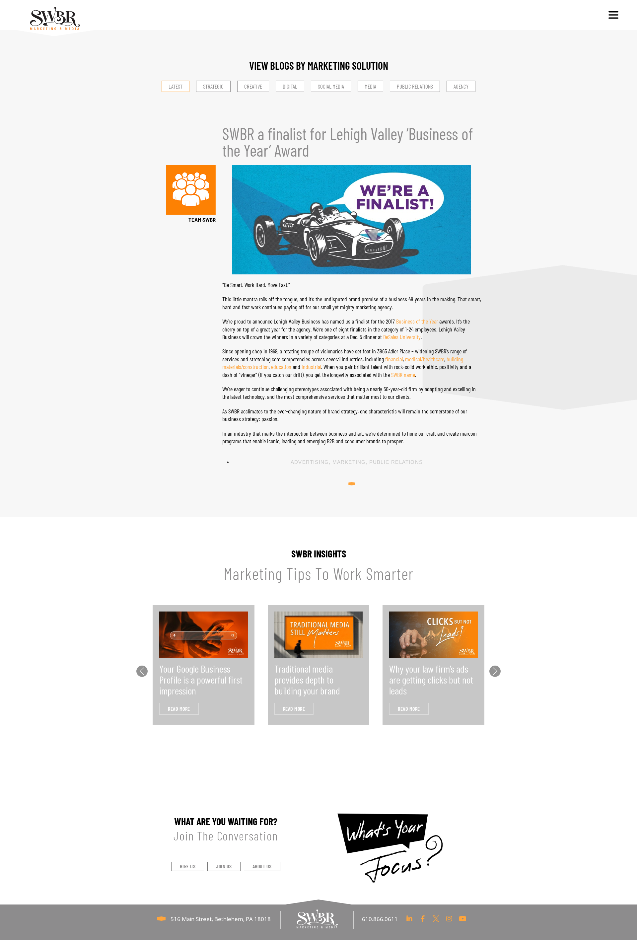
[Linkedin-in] (409, 918)
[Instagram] (449, 918)
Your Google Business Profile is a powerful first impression (201, 679)
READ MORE (179, 708)
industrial (311, 366)
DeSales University (402, 336)
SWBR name (403, 374)
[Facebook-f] (422, 918)
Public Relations (396, 462)
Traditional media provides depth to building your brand (307, 679)
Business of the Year (417, 321)
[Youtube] (462, 918)
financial (394, 359)
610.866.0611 (380, 919)
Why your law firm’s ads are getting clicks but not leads (431, 679)
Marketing (349, 462)
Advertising (310, 462)
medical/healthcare (424, 359)
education (281, 366)
